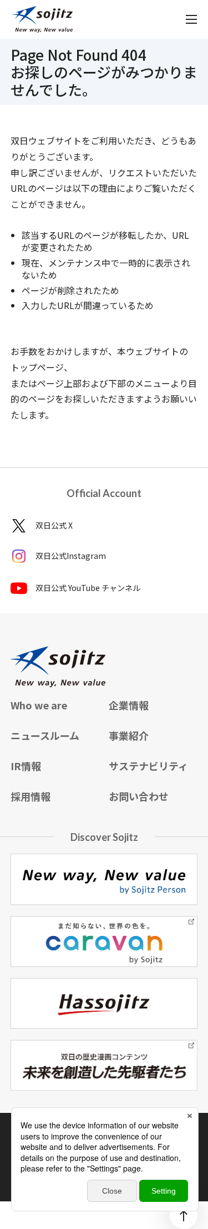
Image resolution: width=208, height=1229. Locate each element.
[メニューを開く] (191, 19)
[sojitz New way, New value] (42, 19)
